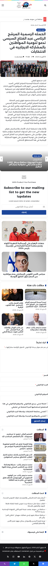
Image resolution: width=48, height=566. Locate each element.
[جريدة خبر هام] (24, 5)
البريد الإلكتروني (41, 385)
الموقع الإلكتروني (41, 394)
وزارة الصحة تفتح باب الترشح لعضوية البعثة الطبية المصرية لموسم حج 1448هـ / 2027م (17, 446)
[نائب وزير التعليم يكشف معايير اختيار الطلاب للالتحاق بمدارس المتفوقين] (40, 458)
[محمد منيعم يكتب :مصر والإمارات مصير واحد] (35, 319)
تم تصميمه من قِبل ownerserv (33, 551)
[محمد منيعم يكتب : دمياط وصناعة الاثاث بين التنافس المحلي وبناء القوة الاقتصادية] (40, 468)
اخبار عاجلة (34, 25)
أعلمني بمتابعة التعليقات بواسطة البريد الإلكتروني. (26, 411)
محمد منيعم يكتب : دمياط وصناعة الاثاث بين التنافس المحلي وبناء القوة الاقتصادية (17, 467)
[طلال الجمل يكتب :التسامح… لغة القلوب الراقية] (12, 295)
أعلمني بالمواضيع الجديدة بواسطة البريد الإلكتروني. (26, 416)
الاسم (45, 375)
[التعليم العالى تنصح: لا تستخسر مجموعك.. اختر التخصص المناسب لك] (40, 437)
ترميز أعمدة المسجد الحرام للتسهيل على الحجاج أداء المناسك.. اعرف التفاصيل (35, 304)
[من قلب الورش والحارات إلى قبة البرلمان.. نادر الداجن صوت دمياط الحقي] (12, 319)
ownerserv (6, 551)
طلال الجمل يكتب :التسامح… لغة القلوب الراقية (14, 305)
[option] (24, 159)
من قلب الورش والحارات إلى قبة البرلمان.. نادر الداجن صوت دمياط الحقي (12, 330)
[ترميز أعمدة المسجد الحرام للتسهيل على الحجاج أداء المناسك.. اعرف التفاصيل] (35, 294)
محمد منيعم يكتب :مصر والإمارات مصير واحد (36, 329)
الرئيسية (41, 25)
